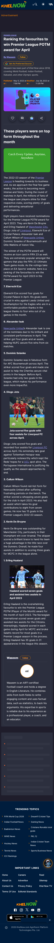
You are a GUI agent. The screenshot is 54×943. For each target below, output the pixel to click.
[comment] (22, 118)
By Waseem (9, 57)
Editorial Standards (27, 891)
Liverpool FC (40, 447)
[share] (41, 118)
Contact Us (7, 886)
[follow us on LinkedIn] (38, 910)
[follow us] (31, 118)
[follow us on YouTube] (32, 910)
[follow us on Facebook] (15, 910)
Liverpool (25, 230)
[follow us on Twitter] (27, 910)
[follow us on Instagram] (21, 910)
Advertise (23, 880)
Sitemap (43, 880)
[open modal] (48, 863)
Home (5, 875)
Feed (41, 875)
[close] (50, 920)
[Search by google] (36, 5)
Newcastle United (34, 237)
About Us (6, 880)
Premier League (10, 35)
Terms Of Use (9, 891)
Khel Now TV (45, 886)
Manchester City (38, 226)
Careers (22, 875)
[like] (12, 118)
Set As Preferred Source (20, 63)
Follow (23, 57)
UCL (26, 461)
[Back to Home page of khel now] (14, 5)
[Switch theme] (43, 4)
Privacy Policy (25, 886)
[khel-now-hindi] (50, 5)
